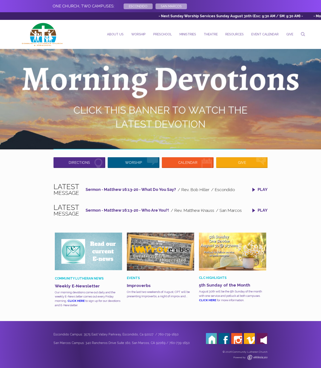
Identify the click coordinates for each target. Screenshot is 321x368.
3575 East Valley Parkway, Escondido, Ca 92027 (119, 334)
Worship (138, 34)
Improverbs (139, 285)
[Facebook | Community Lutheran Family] (224, 338)
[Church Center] (211, 338)
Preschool (162, 34)
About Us (115, 34)
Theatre (211, 34)
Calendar (187, 163)
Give (289, 34)
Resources (234, 34)
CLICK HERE (76, 300)
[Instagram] (236, 338)
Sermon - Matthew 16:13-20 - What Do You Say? (131, 189)
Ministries (187, 34)
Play (262, 189)
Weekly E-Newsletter (77, 285)
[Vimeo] (249, 338)
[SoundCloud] (262, 338)
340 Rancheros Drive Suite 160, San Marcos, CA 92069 (125, 343)
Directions (79, 163)
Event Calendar (265, 34)
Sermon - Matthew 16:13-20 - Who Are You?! (127, 210)
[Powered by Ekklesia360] (257, 357)
